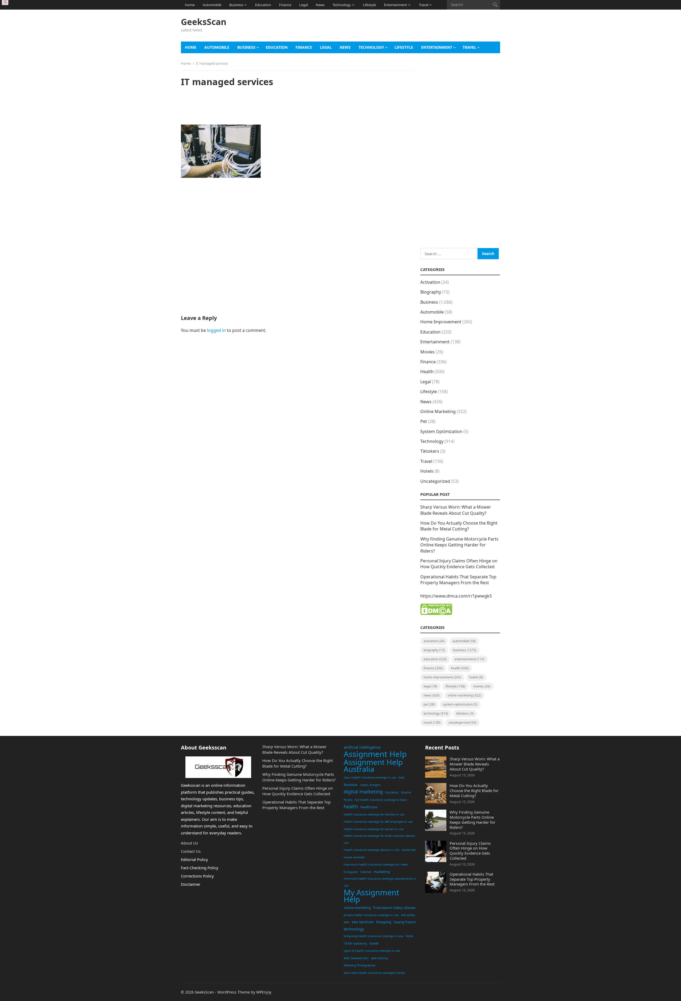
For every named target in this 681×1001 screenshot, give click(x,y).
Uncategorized (435, 481)
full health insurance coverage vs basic (381, 800)
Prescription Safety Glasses (394, 907)
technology (354, 929)
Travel (423, 4)
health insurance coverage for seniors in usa (373, 829)
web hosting (379, 958)
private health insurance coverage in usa (371, 915)
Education (263, 4)
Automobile (212, 4)
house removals (354, 857)
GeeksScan (203, 22)
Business (236, 4)
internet (365, 872)
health (351, 806)
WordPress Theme (233, 992)
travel (373, 943)
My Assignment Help (371, 896)
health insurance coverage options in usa (371, 850)
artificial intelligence (362, 747)
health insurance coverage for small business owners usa (379, 839)
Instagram (351, 872)
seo (346, 922)
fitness (348, 800)
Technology (342, 4)
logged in (216, 330)
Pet (423, 421)
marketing (381, 871)
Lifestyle (369, 4)
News (320, 4)
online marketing (357, 907)
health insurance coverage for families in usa (374, 814)
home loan (409, 850)
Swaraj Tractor (405, 922)
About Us (189, 843)
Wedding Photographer (360, 965)
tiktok (409, 936)
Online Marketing (438, 411)
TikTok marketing (355, 943)
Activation (430, 282)
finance (406, 792)
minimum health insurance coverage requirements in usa (380, 882)
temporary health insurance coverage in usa (373, 936)
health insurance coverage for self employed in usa (378, 821)
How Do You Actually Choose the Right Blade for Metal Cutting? (458, 526)
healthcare (368, 807)
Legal (303, 4)
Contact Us (191, 851)
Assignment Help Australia (373, 765)
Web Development (356, 958)
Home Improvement (440, 322)
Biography (430, 292)
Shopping (383, 922)
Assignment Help (375, 754)
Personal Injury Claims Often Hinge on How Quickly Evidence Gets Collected (458, 564)
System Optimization (441, 431)
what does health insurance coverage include (374, 973)
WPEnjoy (263, 992)
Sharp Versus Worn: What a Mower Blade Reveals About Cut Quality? (455, 510)
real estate (408, 915)
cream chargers (370, 785)
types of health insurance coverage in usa (372, 951)
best (401, 777)
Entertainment (395, 4)
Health (427, 371)
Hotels (426, 471)
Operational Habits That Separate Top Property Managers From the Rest (458, 580)
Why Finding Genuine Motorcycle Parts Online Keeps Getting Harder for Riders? (459, 545)
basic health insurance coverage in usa (370, 777)
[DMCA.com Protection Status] (436, 613)
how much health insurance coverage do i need (376, 864)
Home (190, 4)
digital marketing (363, 791)
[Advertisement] (403, 28)
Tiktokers (429, 451)
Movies (427, 352)
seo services (362, 921)
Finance (285, 4)
